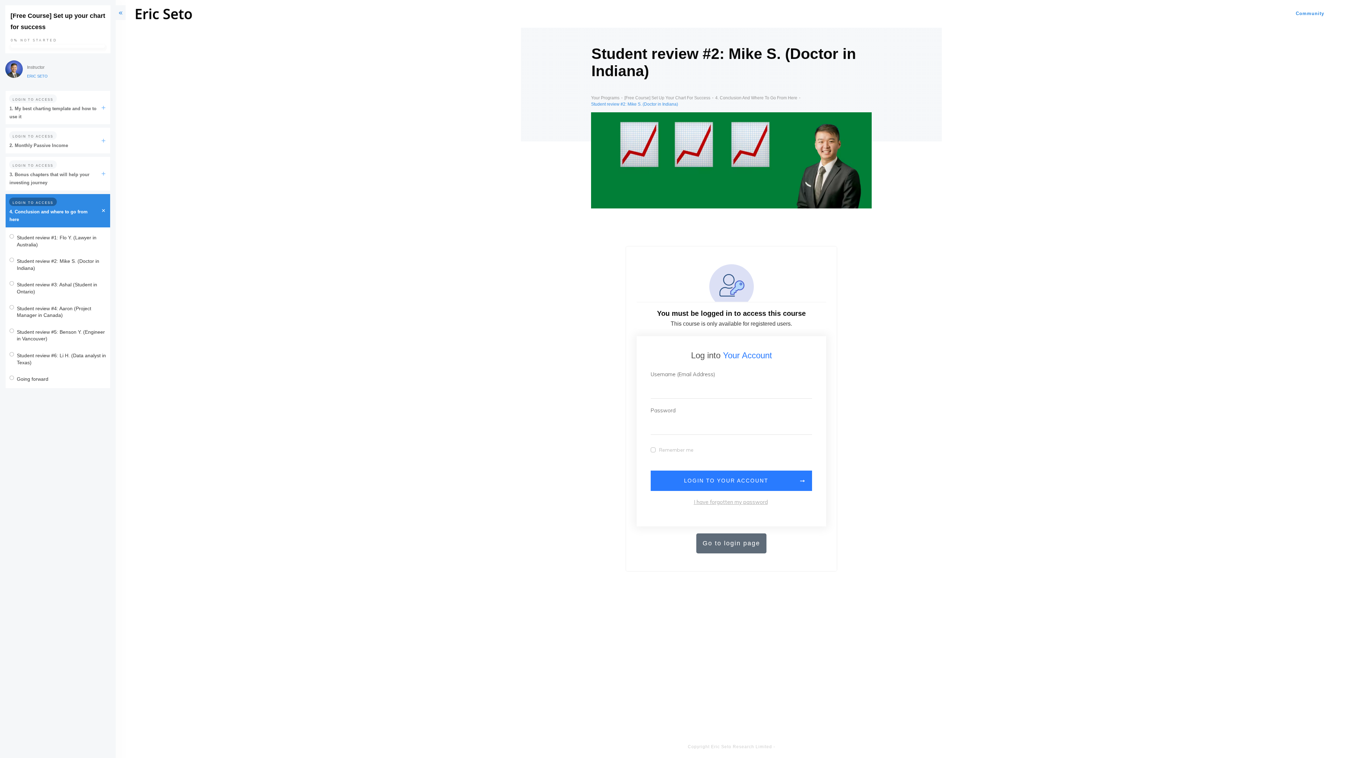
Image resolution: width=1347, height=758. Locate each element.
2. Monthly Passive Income (38, 145)
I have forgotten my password (731, 502)
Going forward (32, 379)
